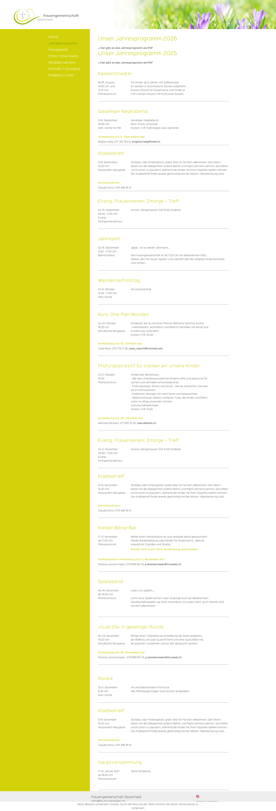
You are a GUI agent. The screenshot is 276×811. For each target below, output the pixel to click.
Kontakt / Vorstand (64, 69)
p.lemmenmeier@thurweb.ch (163, 564)
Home (53, 37)
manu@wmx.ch (146, 423)
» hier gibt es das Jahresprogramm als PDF (125, 48)
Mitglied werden (62, 62)
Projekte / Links (61, 75)
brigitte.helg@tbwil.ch (146, 142)
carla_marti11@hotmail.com (146, 349)
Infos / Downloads (63, 56)
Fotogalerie (58, 49)
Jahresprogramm (63, 43)
